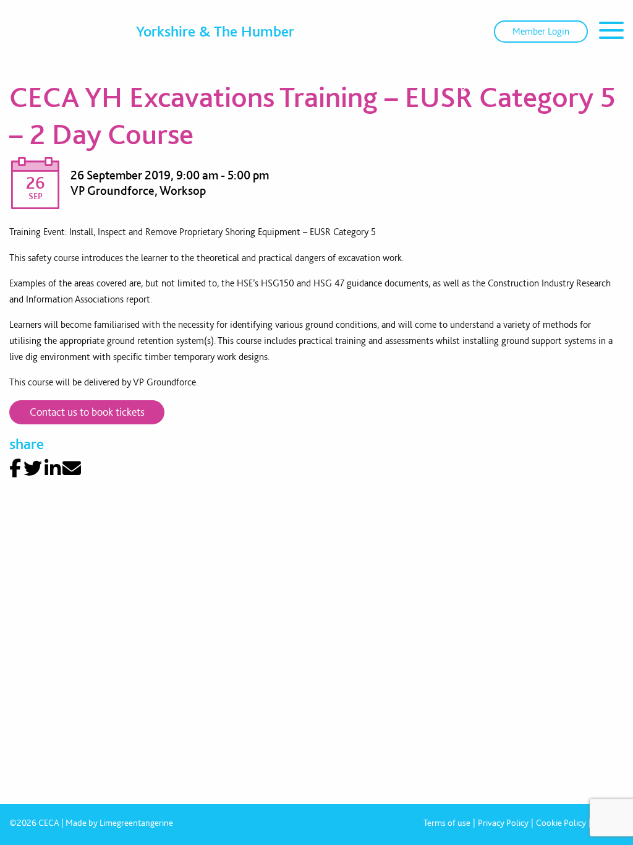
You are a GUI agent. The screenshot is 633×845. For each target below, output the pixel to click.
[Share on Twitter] (32, 468)
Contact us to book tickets (87, 411)
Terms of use (446, 822)
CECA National (63, 84)
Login (540, 31)
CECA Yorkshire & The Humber (168, 84)
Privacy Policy (503, 822)
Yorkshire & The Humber (215, 31)
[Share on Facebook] (15, 468)
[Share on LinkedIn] (53, 468)
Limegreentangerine (136, 822)
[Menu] (611, 32)
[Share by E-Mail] (71, 468)
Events (257, 84)
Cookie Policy (561, 822)
